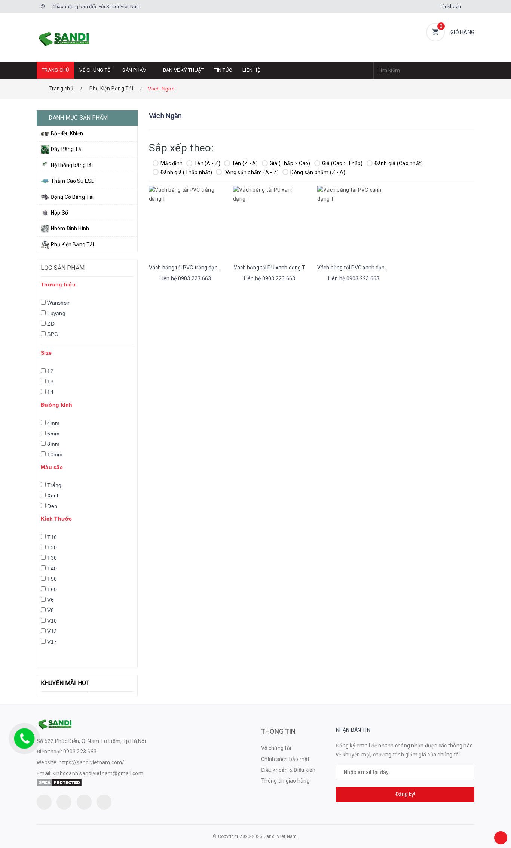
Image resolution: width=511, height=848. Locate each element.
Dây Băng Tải (67, 149)
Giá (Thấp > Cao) (290, 163)
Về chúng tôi (95, 70)
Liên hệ (251, 70)
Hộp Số (59, 213)
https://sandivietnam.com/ (91, 762)
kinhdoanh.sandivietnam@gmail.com (98, 773)
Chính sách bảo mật (285, 759)
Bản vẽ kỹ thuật (183, 70)
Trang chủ (55, 70)
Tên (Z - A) (245, 163)
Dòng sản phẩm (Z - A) (317, 172)
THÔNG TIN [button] (278, 731)
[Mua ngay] (175, 279)
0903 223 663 (80, 752)
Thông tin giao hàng (285, 781)
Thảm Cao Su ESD (73, 181)
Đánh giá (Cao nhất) (398, 163)
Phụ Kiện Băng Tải (72, 244)
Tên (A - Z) (207, 163)
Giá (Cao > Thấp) (342, 163)
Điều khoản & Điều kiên (288, 770)
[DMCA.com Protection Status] (59, 782)
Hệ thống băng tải (72, 165)
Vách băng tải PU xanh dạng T (270, 268)
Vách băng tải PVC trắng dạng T (187, 268)
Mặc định (171, 163)
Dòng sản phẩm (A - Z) (251, 172)
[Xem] (193, 279)
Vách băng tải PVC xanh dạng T (354, 268)
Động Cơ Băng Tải (72, 197)
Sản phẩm (134, 70)
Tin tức (223, 70)
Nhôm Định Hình (70, 228)
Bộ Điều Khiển (67, 133)
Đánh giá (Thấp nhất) (186, 172)
